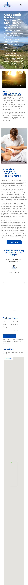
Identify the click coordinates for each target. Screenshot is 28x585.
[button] (21, 5)
